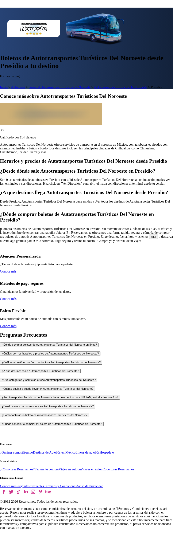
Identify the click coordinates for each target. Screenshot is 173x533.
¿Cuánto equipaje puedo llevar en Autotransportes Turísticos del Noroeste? (47, 388)
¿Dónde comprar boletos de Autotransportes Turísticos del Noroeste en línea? (49, 344)
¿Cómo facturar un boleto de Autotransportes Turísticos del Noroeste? (44, 415)
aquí (153, 236)
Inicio (4, 87)
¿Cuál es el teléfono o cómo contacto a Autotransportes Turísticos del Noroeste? (51, 362)
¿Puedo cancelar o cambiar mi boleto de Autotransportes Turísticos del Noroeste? (52, 424)
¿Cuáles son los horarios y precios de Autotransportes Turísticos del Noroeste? (50, 353)
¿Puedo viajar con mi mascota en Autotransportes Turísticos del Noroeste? (48, 406)
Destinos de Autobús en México (54, 452)
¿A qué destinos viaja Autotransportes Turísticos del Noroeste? (40, 371)
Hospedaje (107, 452)
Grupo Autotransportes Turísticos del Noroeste (60, 87)
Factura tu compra (47, 469)
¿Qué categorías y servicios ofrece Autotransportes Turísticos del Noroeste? (49, 379)
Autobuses (18, 87)
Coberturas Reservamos (118, 469)
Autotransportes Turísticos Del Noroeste (120, 87)
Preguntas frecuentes (30, 486)
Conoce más (8, 271)
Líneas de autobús (88, 452)
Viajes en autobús (70, 469)
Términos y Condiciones (60, 486)
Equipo (28, 452)
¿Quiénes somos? (11, 452)
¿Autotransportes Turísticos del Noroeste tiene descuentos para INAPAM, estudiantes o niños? (60, 397)
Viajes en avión (92, 469)
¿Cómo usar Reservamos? (17, 469)
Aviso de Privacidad (90, 486)
